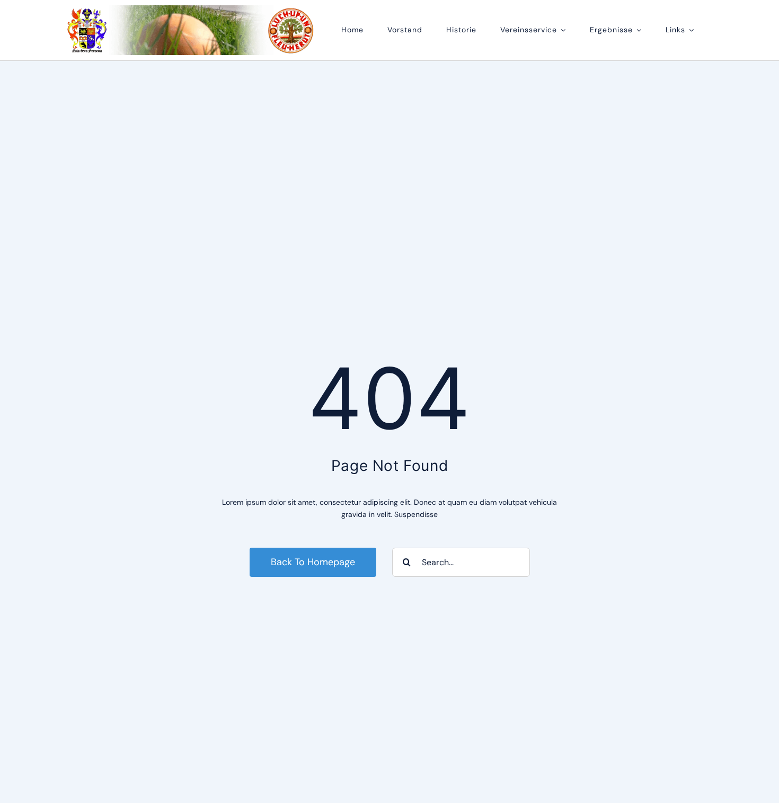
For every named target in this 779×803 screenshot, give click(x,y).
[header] (191, 9)
